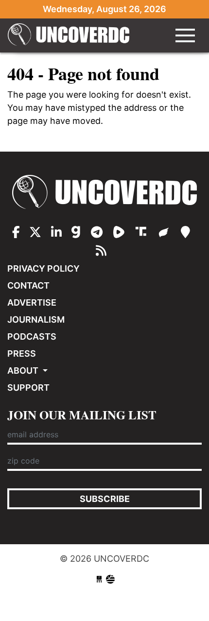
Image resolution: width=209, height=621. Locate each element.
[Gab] (77, 232)
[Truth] (143, 232)
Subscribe (105, 499)
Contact (28, 285)
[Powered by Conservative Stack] (110, 579)
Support (28, 387)
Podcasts (31, 336)
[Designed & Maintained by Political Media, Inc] (99, 579)
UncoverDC (68, 35)
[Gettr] (166, 232)
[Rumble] (120, 232)
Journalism (36, 319)
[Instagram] (56, 232)
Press (21, 353)
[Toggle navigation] (185, 35)
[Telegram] (98, 232)
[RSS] (101, 250)
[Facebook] (16, 232)
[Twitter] (35, 232)
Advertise (31, 302)
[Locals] (185, 232)
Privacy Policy (43, 268)
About (23, 370)
